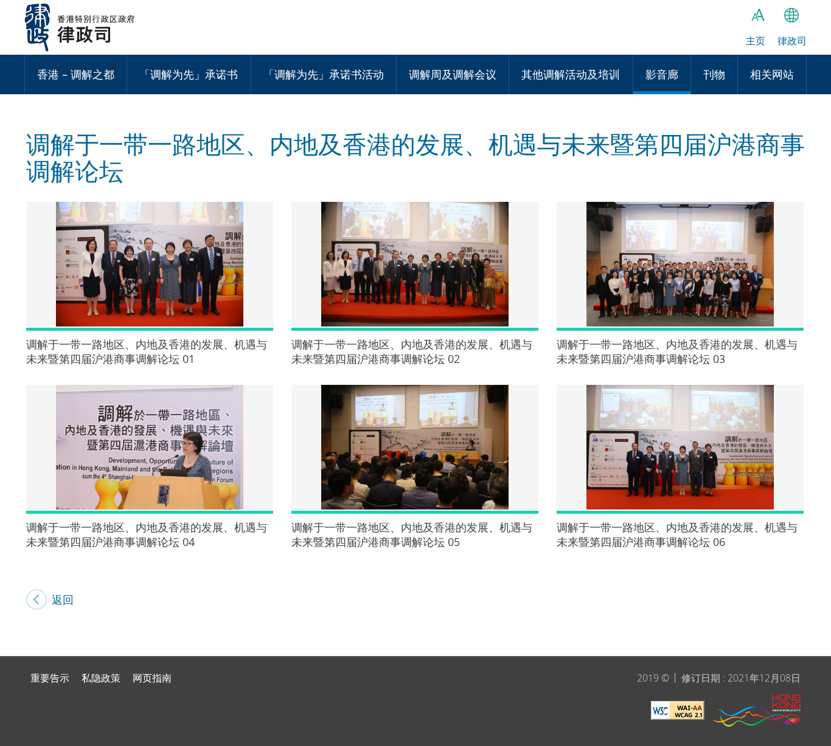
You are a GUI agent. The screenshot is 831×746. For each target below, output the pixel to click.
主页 (755, 40)
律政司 (80, 27)
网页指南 (152, 678)
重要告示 (49, 678)
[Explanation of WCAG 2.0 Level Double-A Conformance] (677, 712)
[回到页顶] (814, 639)
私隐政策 (101, 678)
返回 (63, 599)
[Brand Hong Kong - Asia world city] (757, 712)
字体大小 (758, 15)
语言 (791, 15)
